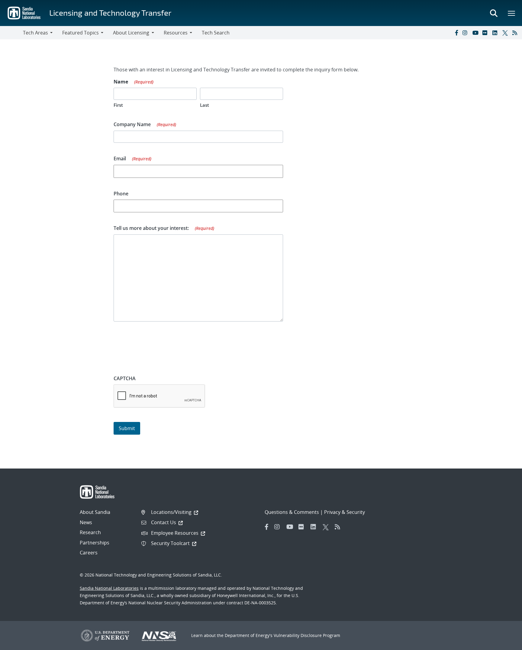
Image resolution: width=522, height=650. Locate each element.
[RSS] (516, 32)
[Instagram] (466, 32)
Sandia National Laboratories (109, 588)
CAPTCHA (125, 378)
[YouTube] (476, 32)
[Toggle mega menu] (511, 13)
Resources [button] (176, 32)
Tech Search (216, 32)
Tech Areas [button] (35, 32)
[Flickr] (486, 32)
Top (504, 643)
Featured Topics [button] (80, 32)
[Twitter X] (506, 32)
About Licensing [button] (131, 32)
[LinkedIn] (496, 32)
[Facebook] (456, 32)
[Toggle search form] (493, 13)
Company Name (145, 124)
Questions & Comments (292, 512)
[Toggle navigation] (11, 32)
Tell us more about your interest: (164, 228)
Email (132, 158)
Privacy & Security (344, 512)
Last (204, 105)
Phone (121, 193)
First (118, 105)
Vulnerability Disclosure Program (307, 635)
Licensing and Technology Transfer (110, 12)
